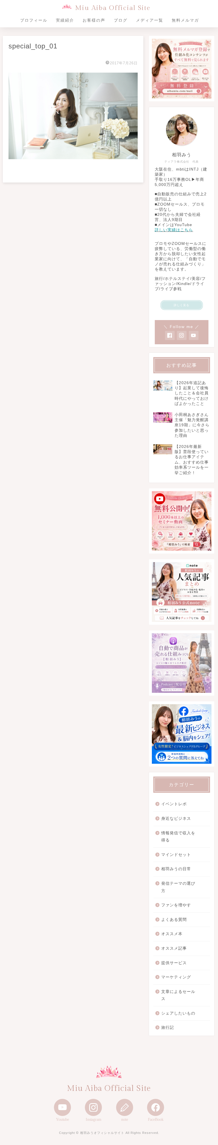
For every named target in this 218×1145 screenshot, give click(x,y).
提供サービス (174, 963)
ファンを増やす (176, 905)
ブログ (120, 20)
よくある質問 (174, 919)
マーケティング (176, 977)
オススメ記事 (174, 948)
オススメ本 (172, 934)
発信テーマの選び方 (178, 887)
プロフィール (33, 20)
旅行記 (167, 1027)
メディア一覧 (149, 20)
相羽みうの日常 (176, 869)
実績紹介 (65, 20)
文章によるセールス (178, 995)
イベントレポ (174, 804)
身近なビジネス (176, 818)
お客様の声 (94, 20)
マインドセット (176, 855)
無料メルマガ (185, 20)
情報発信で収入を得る (178, 837)
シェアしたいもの (178, 1013)
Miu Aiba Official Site (112, 8)
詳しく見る (181, 305)
